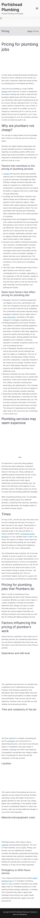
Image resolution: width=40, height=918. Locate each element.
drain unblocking (9, 317)
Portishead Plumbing (22, 912)
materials (5, 845)
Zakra (15, 914)
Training (6, 174)
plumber (5, 92)
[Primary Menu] (36, 8)
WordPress (23, 914)
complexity (11, 741)
